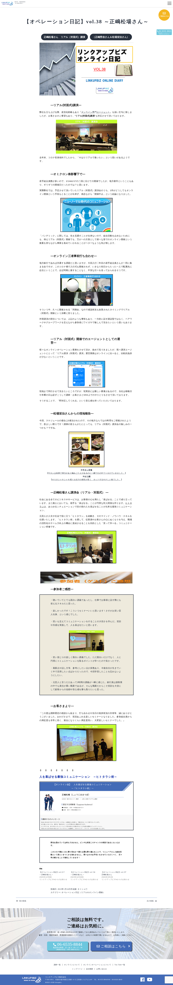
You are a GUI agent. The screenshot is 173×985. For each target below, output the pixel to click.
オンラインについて (72, 965)
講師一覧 (57, 965)
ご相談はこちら (113, 946)
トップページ (77, 969)
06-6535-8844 (67, 946)
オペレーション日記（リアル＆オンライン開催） (83, 892)
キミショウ (83, 889)
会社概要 (89, 969)
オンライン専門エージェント (95, 112)
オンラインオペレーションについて (97, 965)
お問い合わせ (101, 969)
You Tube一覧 (120, 965)
